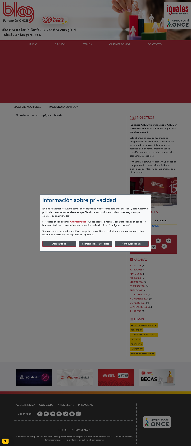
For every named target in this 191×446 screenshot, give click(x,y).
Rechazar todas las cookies (95, 244)
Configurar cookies (131, 244)
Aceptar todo (59, 244)
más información (78, 222)
